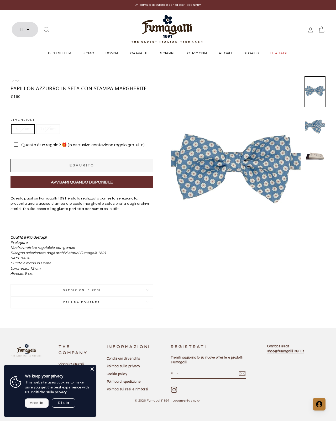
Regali (225, 53)
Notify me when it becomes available (81, 182)
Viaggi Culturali (71, 364)
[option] (168, 5)
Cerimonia (197, 53)
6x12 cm (22, 129)
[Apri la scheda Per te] (319, 404)
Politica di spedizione (124, 381)
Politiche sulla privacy (49, 392)
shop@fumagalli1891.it (285, 351)
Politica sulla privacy (123, 366)
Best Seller (59, 53)
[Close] (92, 369)
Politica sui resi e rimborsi (127, 389)
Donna (112, 53)
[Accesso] (310, 29)
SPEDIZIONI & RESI (82, 290)
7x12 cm (47, 129)
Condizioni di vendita (123, 358)
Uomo (88, 53)
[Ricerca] (46, 29)
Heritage (279, 53)
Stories (251, 53)
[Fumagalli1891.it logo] (168, 29)
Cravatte (139, 53)
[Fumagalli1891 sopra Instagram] (174, 390)
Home (14, 81)
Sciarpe (167, 53)
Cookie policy (117, 374)
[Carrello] (321, 29)
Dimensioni (22, 119)
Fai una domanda (81, 302)
